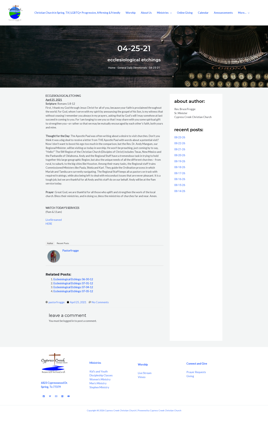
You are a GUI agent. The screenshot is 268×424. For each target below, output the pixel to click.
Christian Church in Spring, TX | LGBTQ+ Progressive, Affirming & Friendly (77, 12)
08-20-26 (179, 155)
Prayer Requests (196, 372)
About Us (146, 12)
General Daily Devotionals (132, 67)
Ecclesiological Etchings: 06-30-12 (73, 279)
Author (50, 243)
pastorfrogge (70, 250)
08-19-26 (179, 161)
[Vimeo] (50, 396)
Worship (131, 12)
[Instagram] (62, 396)
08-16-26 (179, 179)
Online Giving (185, 12)
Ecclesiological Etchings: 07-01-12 (73, 283)
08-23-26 (179, 137)
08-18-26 (179, 167)
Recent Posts (63, 243)
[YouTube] (68, 396)
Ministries (163, 12)
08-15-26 (179, 185)
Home (111, 67)
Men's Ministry (98, 383)
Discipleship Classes (101, 375)
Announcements (223, 12)
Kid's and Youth (98, 371)
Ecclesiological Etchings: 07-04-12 (73, 287)
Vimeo (141, 377)
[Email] (56, 396)
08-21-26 (179, 149)
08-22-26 (179, 143)
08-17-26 (179, 173)
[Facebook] (44, 396)
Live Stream (145, 373)
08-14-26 (179, 191)
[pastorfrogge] (53, 256)
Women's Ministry (100, 379)
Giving (190, 376)
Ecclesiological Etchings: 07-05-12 (73, 291)
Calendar (203, 12)
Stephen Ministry (99, 387)
